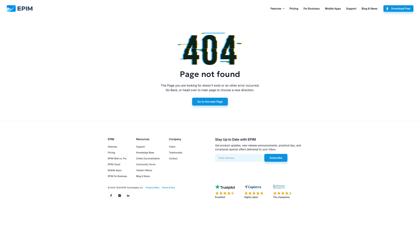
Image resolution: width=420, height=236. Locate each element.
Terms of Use (168, 187)
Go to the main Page (210, 101)
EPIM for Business (117, 176)
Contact (173, 158)
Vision (172, 146)
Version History (144, 170)
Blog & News (370, 8)
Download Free (400, 8)
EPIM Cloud (114, 164)
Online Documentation (148, 158)
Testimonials (175, 152)
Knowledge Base (145, 152)
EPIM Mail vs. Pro (117, 158)
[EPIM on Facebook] (111, 195)
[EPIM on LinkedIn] (128, 195)
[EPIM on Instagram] (119, 195)
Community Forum (146, 164)
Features (276, 8)
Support (351, 8)
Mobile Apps (333, 8)
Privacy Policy (152, 187)
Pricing (294, 8)
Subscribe (276, 157)
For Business (312, 8)
